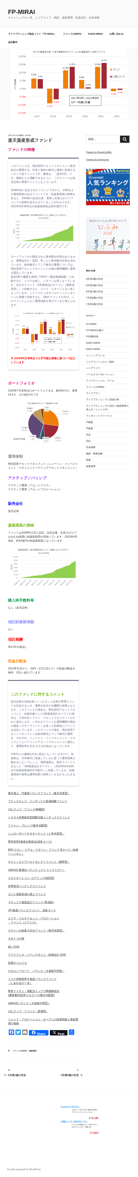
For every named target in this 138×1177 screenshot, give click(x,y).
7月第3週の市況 (94, 304)
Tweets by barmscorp (97, 159)
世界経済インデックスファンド (27, 886)
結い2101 (14, 946)
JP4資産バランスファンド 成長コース (32, 910)
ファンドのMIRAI (72, 33)
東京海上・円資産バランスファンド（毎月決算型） (39, 793)
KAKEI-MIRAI (95, 33)
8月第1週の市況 (94, 291)
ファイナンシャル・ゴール (100, 380)
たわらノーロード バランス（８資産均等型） (36, 970)
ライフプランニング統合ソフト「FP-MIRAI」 (32, 33)
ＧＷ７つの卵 (16, 938)
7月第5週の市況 (94, 297)
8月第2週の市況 (94, 285)
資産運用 (33, 1051)
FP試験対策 (92, 336)
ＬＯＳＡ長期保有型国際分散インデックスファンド (39, 817)
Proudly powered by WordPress (24, 1169)
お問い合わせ (116, 33)
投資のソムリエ (17, 962)
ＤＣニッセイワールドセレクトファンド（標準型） (39, 861)
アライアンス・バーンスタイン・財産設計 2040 (37, 954)
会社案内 (13, 42)
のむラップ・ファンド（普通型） (28, 1011)
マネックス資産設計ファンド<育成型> (31, 902)
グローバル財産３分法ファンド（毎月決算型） (36, 930)
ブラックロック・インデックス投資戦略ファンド (37, 801)
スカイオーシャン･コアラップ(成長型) (31, 878)
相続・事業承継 (94, 453)
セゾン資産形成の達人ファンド (27, 894)
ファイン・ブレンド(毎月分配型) (27, 825)
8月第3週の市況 (94, 279)
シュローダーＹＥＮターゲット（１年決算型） (36, 833)
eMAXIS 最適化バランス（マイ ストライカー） (36, 869)
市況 (88, 434)
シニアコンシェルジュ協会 (100, 361)
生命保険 (90, 447)
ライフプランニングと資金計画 (102, 399)
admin (28, 135)
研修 (88, 459)
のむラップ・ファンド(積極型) (26, 809)
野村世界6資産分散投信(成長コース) (30, 841)
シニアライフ (93, 368)
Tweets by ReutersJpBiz (99, 152)
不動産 (89, 422)
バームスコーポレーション (100, 374)
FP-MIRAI (21, 11)
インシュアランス (95, 355)
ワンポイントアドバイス (99, 415)
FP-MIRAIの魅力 (95, 330)
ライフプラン (93, 393)
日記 (88, 441)
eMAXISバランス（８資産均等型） (29, 1003)
